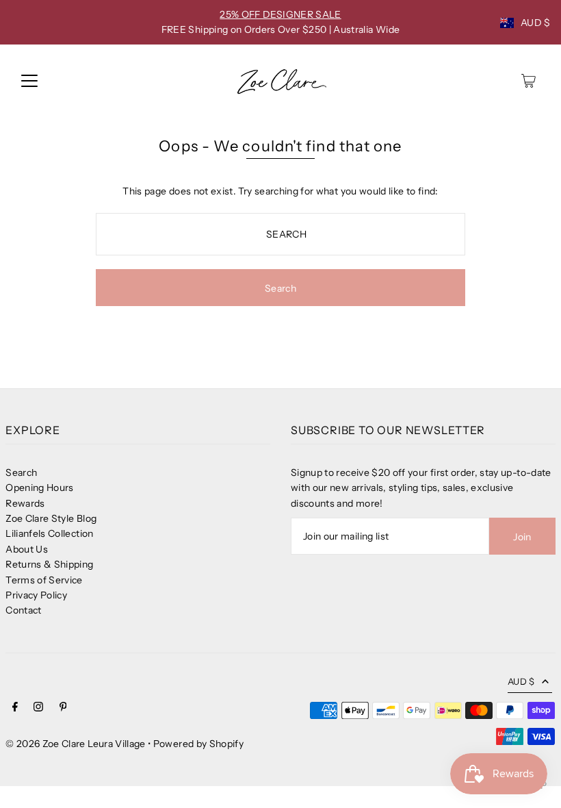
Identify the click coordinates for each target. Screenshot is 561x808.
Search (21, 472)
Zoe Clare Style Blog (50, 518)
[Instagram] (38, 708)
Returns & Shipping (49, 564)
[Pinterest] (63, 708)
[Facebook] (15, 708)
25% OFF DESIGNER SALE (280, 14)
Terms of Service (44, 580)
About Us (26, 549)
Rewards (24, 503)
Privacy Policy (36, 595)
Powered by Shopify (198, 743)
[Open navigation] (29, 81)
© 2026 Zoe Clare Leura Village (75, 743)
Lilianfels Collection (49, 533)
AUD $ (536, 22)
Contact (23, 610)
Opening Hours (39, 487)
